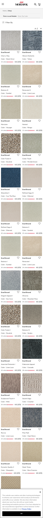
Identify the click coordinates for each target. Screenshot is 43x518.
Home (5, 11)
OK (21, 514)
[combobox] (39, 29)
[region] (21, 503)
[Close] (40, 492)
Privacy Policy (26, 509)
